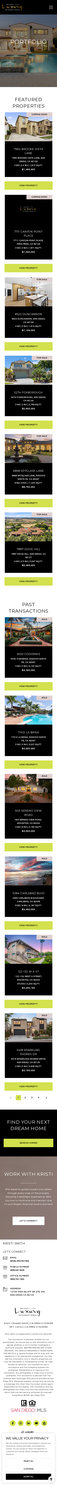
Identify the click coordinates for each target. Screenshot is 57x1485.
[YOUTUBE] (36, 1423)
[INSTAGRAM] (21, 1423)
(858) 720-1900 (17, 1279)
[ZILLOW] (44, 1423)
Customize (28, 1469)
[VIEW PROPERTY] (29, 183)
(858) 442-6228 (17, 1270)
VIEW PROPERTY (28, 186)
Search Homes (28, 1143)
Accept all (28, 1477)
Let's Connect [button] (29, 1221)
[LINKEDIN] (28, 1423)
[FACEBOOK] (13, 1423)
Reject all (28, 1461)
